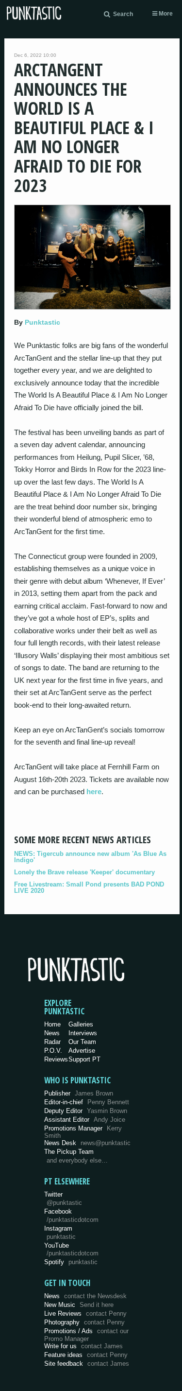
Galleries (80, 1024)
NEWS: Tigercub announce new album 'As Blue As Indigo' (90, 857)
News (52, 1033)
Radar (52, 1041)
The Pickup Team (69, 1151)
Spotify (71, 1262)
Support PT (84, 1059)
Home (52, 1024)
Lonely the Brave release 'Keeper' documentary (84, 872)
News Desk (87, 1143)
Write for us (83, 1346)
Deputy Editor (85, 1110)
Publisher (78, 1093)
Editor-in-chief (86, 1102)
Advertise (81, 1050)
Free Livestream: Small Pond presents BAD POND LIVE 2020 (89, 887)
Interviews (82, 1033)
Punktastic (42, 322)
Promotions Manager (83, 1132)
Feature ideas (86, 1354)
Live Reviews (85, 1313)
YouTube (71, 1249)
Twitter (63, 1198)
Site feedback (86, 1363)
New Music (79, 1304)
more (165, 13)
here (93, 791)
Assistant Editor (84, 1119)
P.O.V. (53, 1050)
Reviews (56, 1059)
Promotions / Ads (86, 1334)
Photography (84, 1322)
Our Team (82, 1041)
